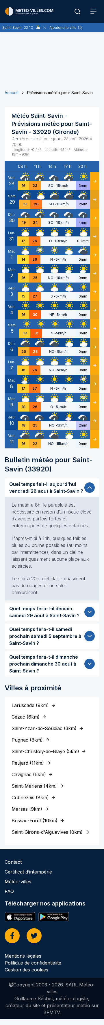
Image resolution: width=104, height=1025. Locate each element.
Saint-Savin (12, 27)
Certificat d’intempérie (28, 872)
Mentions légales (23, 956)
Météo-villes (18, 881)
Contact (13, 862)
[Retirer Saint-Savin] (44, 27)
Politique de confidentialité (33, 963)
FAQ (9, 891)
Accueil (11, 92)
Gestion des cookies (26, 970)
